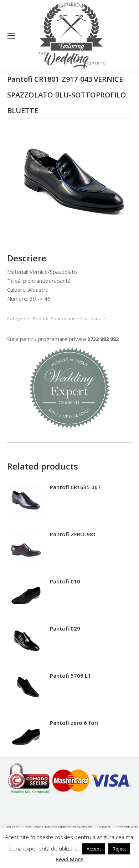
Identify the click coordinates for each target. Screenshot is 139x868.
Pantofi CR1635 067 (75, 487)
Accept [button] (94, 849)
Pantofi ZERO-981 (73, 534)
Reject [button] (119, 849)
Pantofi (40, 318)
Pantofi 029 (65, 628)
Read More (69, 859)
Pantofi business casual (77, 318)
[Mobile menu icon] (11, 35)
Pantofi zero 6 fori (74, 722)
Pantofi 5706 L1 (70, 675)
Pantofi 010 (65, 581)
